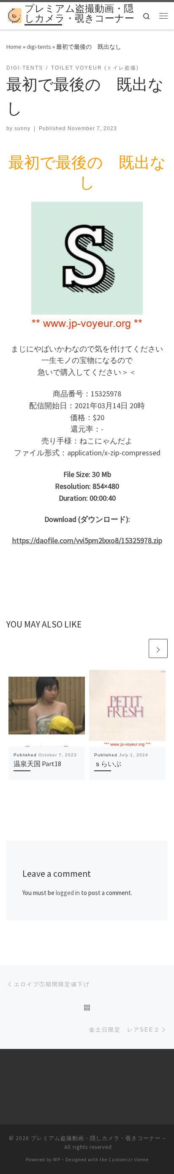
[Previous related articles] (137, 648)
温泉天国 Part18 (37, 763)
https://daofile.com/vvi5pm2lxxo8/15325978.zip (87, 540)
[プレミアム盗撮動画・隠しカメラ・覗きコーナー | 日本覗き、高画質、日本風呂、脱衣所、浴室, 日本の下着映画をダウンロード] (14, 15)
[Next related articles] (158, 648)
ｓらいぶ (107, 763)
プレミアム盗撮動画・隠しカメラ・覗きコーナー (96, 1138)
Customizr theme (129, 1160)
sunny (22, 128)
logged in (68, 893)
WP (56, 1160)
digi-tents (39, 46)
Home (14, 46)
